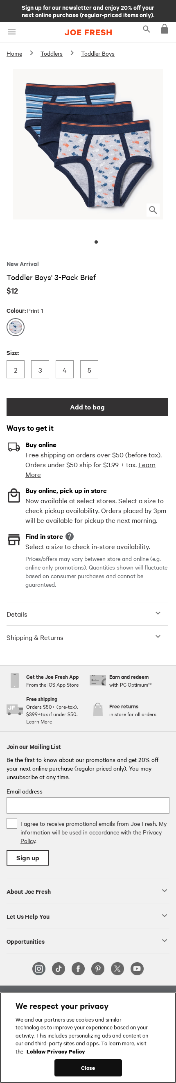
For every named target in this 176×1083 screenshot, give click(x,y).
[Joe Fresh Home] (88, 32)
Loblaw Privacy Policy (56, 1051)
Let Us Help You (28, 915)
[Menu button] (12, 32)
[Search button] (146, 28)
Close (88, 1068)
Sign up (27, 857)
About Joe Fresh (29, 890)
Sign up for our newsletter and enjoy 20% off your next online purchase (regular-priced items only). (88, 10)
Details (17, 613)
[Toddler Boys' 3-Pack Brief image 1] (96, 242)
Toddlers (52, 53)
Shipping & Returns (35, 637)
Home (14, 53)
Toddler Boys (98, 53)
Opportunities (26, 940)
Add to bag (87, 406)
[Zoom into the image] (153, 210)
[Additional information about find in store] (69, 536)
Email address (25, 791)
